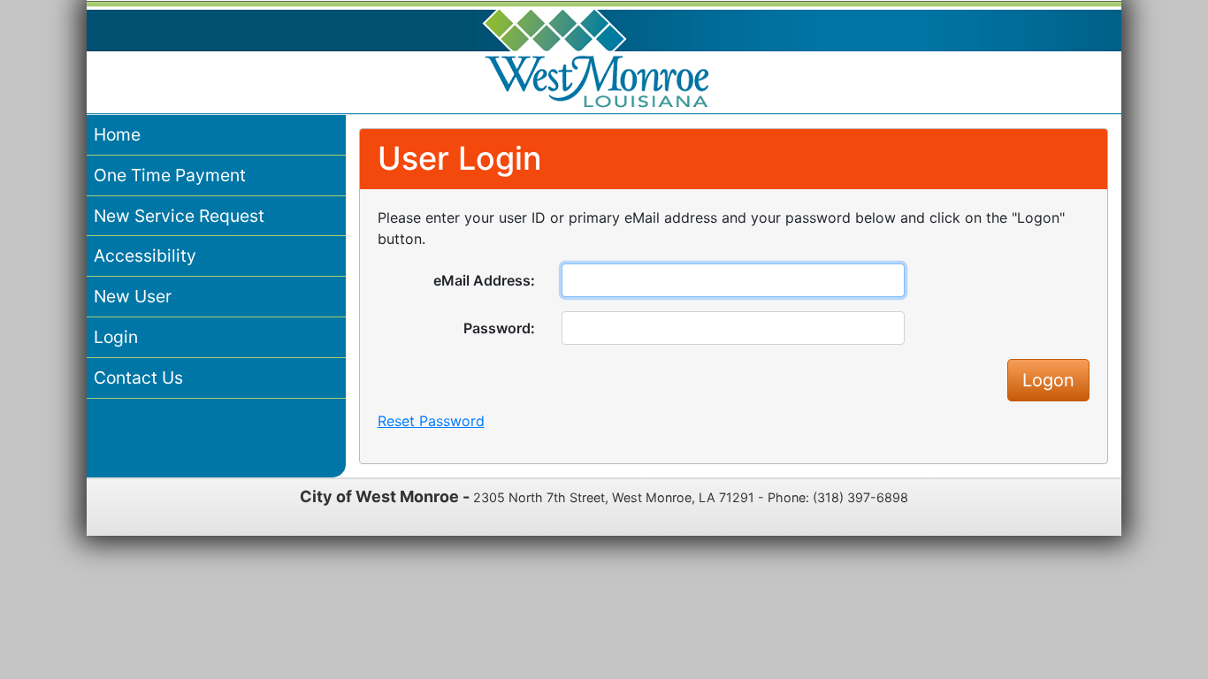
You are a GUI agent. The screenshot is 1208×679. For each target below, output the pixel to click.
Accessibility (145, 255)
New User (133, 296)
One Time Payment (170, 175)
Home (117, 134)
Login (116, 336)
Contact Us (138, 377)
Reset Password (431, 421)
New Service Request (179, 215)
